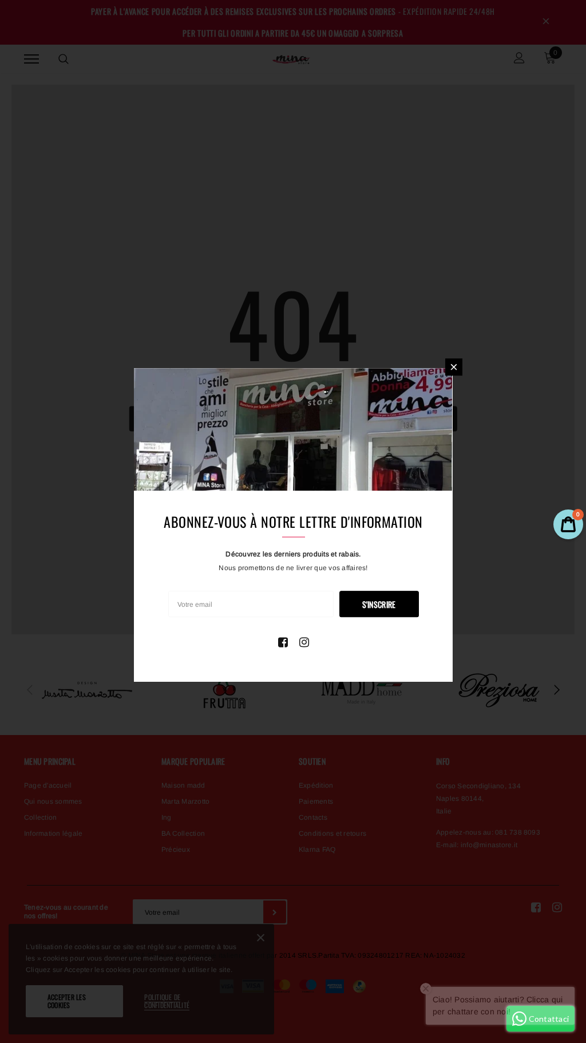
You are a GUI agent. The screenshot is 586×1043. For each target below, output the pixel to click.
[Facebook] (283, 642)
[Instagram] (304, 642)
